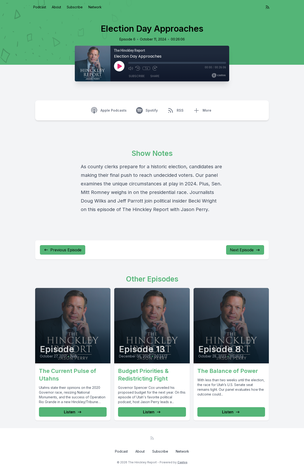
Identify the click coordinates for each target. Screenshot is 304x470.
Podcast (39, 7)
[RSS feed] (267, 7)
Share (154, 76)
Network (95, 7)
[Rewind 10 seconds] (137, 68)
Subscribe (75, 7)
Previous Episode (65, 249)
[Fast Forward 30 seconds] (154, 68)
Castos (182, 462)
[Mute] (130, 68)
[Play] (119, 66)
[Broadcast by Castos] (219, 75)
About (56, 7)
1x (146, 68)
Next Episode (242, 249)
